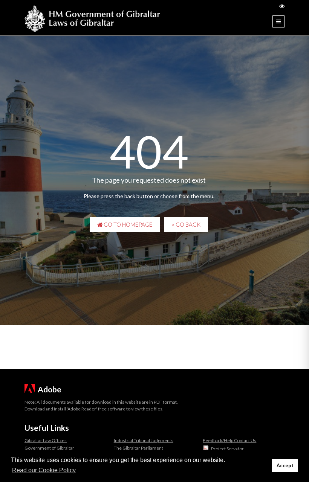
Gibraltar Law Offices (45, 440)
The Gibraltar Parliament (138, 448)
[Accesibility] (282, 6)
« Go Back (186, 224)
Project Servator (227, 448)
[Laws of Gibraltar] (92, 17)
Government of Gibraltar (49, 448)
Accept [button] (285, 465)
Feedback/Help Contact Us (229, 440)
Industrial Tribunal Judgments (143, 440)
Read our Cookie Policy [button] (44, 470)
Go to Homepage (127, 224)
